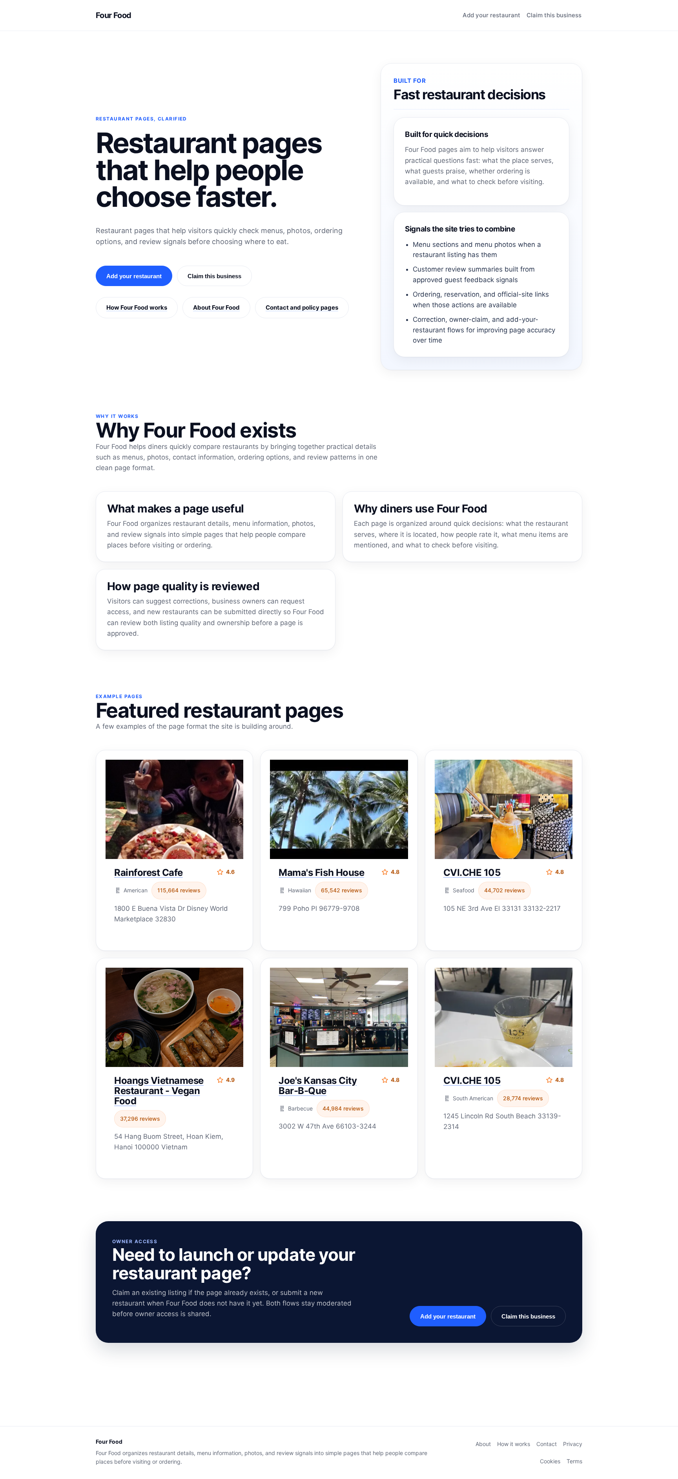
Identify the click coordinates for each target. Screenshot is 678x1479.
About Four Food (216, 307)
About (483, 1444)
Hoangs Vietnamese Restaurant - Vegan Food (159, 1091)
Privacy (572, 1444)
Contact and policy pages (302, 307)
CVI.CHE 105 (472, 872)
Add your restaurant (491, 15)
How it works (513, 1444)
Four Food (113, 15)
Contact (546, 1444)
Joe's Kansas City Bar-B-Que (318, 1085)
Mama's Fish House (321, 872)
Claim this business (554, 15)
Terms (574, 1461)
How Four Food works (136, 307)
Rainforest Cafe (148, 872)
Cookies (550, 1461)
